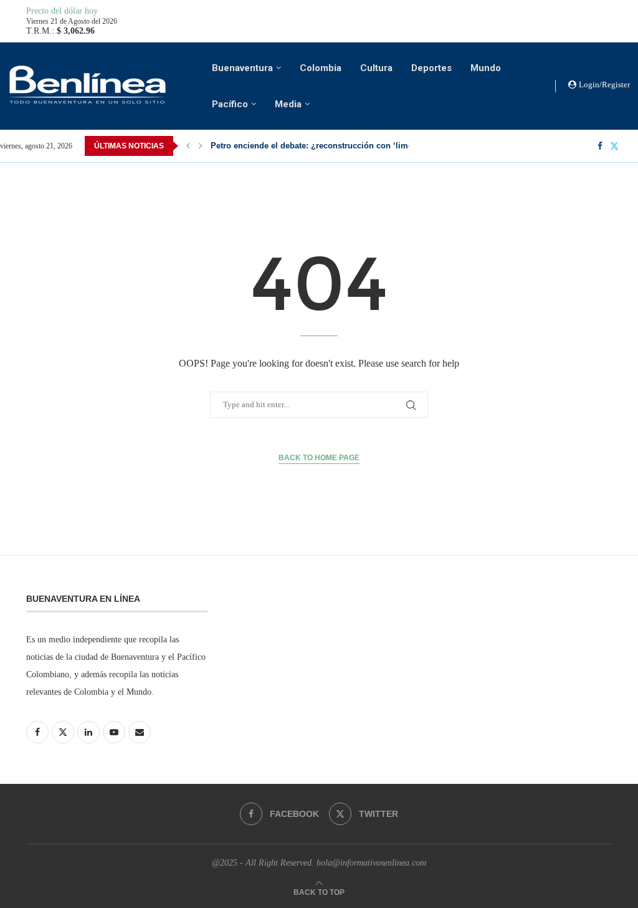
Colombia (320, 68)
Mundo (485, 68)
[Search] (632, 146)
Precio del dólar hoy (62, 11)
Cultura (376, 68)
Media (288, 104)
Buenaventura (242, 68)
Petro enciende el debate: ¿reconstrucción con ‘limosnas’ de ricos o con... (354, 145)
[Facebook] (600, 146)
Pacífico (230, 104)
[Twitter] (614, 146)
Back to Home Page (319, 457)
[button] (188, 146)
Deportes (431, 68)
